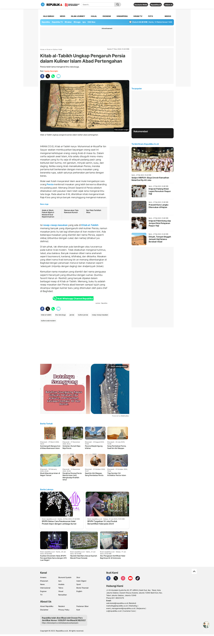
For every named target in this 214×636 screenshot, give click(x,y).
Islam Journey (78, 16)
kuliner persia (83, 315)
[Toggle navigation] (42, 4)
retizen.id (168, 5)
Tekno (60, 588)
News (62, 16)
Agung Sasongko (51, 71)
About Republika (46, 606)
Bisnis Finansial (82, 588)
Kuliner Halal (57, 49)
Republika (46, 22)
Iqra (59, 581)
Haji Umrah (48, 16)
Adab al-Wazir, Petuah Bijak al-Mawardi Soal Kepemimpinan (48, 213)
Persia (50, 184)
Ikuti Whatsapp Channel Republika (75, 298)
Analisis (61, 584)
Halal (94, 16)
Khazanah (44, 581)
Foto (150, 16)
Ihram (49, 49)
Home (42, 49)
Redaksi (61, 606)
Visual (60, 591)
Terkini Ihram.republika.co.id (145, 144)
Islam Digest (81, 581)
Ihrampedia (122, 16)
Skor (78, 577)
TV (41, 595)
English (79, 591)
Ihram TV (138, 16)
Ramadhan (62, 595)
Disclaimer (44, 610)
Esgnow (43, 591)
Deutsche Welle (140, 5)
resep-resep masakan (55, 225)
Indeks (168, 16)
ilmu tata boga (60, 315)
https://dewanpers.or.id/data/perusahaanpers (60, 623)
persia (72, 315)
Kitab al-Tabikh (89, 225)
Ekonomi (107, 16)
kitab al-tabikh (46, 315)
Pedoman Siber (82, 606)
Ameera (43, 577)
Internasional (45, 588)
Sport (78, 584)
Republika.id (156, 5)
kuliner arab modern (48, 321)
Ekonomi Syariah (64, 577)
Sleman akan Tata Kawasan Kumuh (71, 211)
